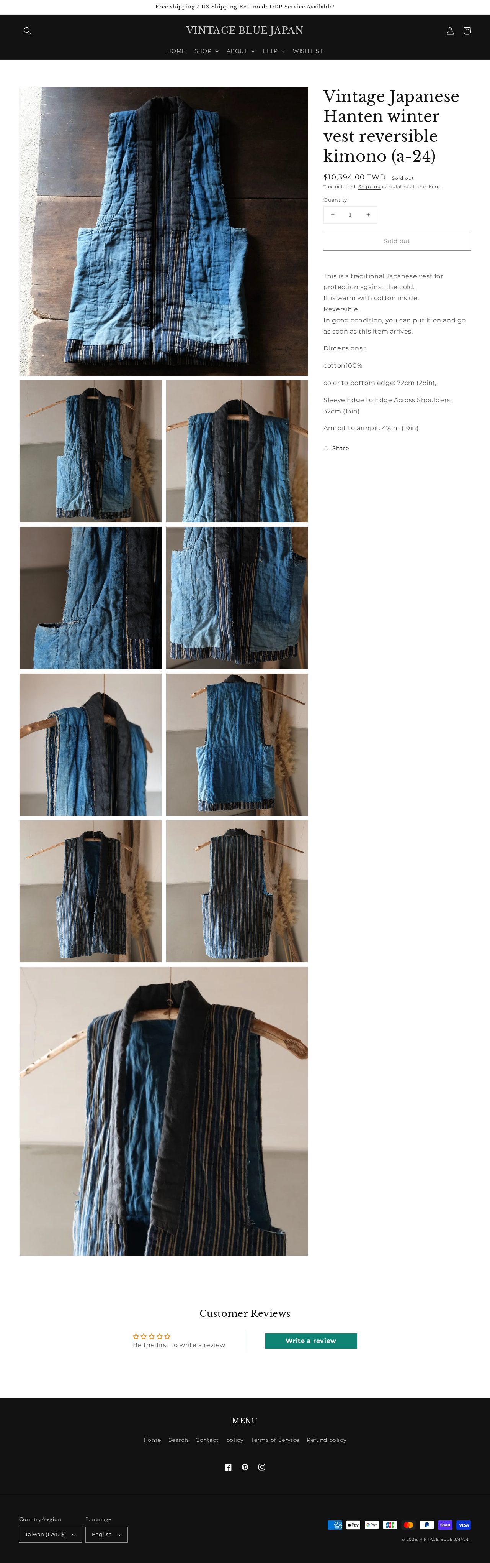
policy (235, 1439)
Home (152, 1439)
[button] (27, 30)
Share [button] (340, 448)
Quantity (335, 200)
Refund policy (326, 1439)
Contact (207, 1439)
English (102, 1534)
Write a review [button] (311, 1340)
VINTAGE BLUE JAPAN (444, 1539)
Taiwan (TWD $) (45, 1534)
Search (178, 1439)
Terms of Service (275, 1439)
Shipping (369, 186)
